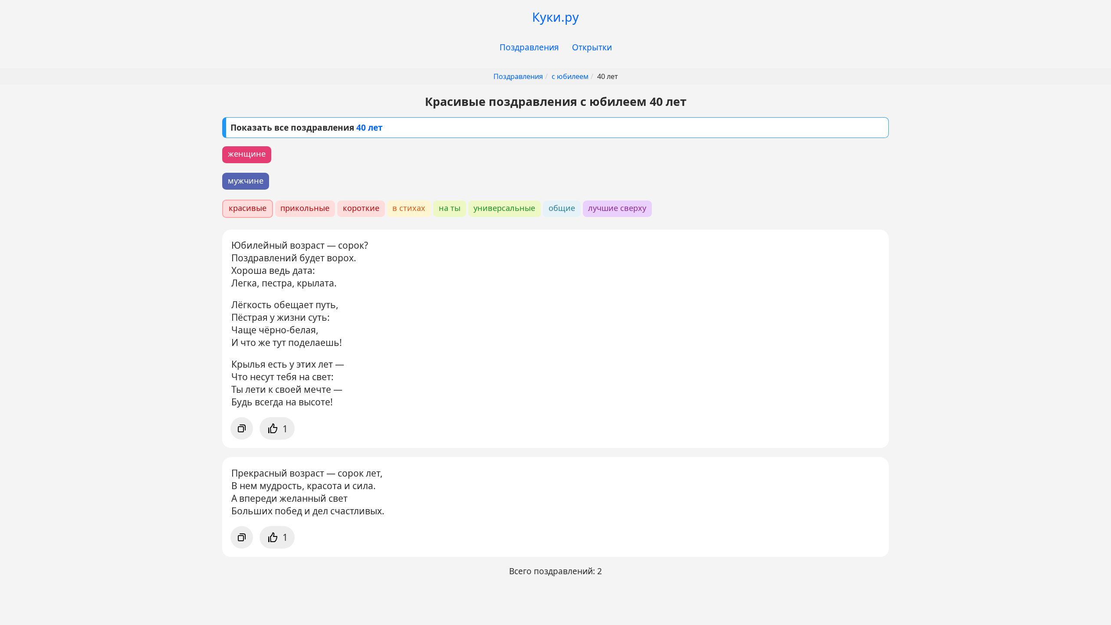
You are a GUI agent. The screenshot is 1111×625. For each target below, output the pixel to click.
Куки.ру (555, 16)
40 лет (369, 127)
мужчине (245, 180)
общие (562, 208)
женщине (247, 153)
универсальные (504, 208)
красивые (247, 208)
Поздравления (529, 47)
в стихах (408, 208)
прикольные (304, 208)
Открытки (592, 47)
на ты (449, 208)
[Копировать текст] (241, 428)
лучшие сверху (617, 208)
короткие (361, 208)
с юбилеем (570, 76)
